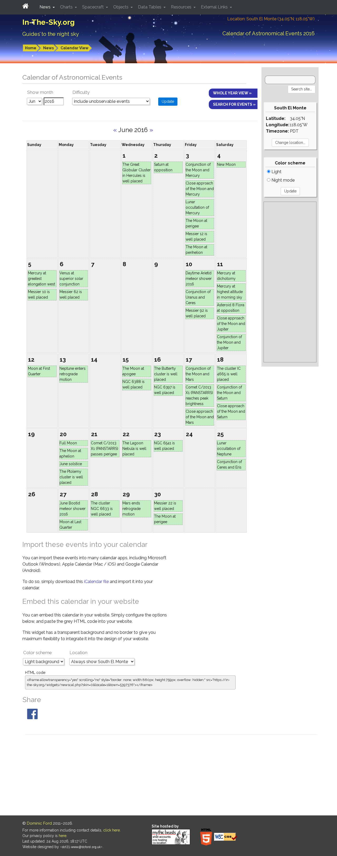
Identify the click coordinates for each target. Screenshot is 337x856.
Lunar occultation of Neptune (228, 448)
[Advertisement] (290, 282)
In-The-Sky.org (48, 22)
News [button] (45, 6)
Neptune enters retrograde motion (73, 374)
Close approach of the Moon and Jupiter (231, 323)
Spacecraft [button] (93, 6)
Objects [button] (121, 6)
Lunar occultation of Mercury (197, 207)
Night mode (282, 180)
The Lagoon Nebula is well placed (134, 448)
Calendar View (74, 48)
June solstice (71, 464)
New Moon (226, 164)
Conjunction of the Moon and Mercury (198, 170)
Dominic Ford (39, 823)
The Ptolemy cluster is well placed (71, 477)
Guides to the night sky (50, 34)
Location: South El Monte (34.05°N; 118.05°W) (271, 18)
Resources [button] (181, 6)
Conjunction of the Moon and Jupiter (229, 342)
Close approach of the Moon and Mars (200, 417)
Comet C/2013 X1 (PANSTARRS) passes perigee (104, 448)
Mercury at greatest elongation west (41, 278)
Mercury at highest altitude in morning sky (230, 291)
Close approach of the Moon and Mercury (200, 188)
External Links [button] (215, 6)
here (62, 836)
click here (111, 830)
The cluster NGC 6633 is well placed (102, 508)
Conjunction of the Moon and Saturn (229, 392)
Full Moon (68, 443)
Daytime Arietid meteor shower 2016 (199, 278)
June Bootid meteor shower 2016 (73, 508)
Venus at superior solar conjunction (71, 278)
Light (275, 171)
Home (30, 48)
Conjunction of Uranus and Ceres (198, 297)
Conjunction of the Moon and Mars (198, 374)
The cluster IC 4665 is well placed (229, 374)
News (48, 48)
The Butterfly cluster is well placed (165, 374)
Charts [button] (67, 6)
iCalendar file (97, 581)
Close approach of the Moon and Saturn (231, 411)
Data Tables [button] (150, 6)
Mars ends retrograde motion (131, 508)
